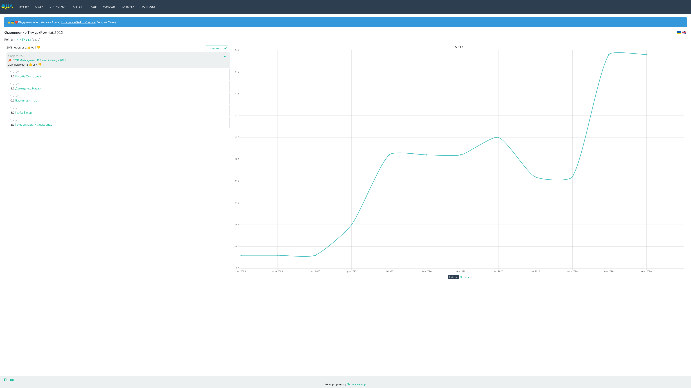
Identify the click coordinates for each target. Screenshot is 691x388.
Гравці (92, 6)
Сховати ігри (215, 48)
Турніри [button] (22, 6)
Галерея (77, 6)
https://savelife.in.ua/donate (78, 22)
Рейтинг (454, 277)
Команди (109, 6)
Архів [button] (38, 6)
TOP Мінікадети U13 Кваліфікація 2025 (39, 60)
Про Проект (148, 6)
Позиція (464, 277)
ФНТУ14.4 (28, 39)
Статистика (57, 6)
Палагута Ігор (356, 384)
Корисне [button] (127, 6)
